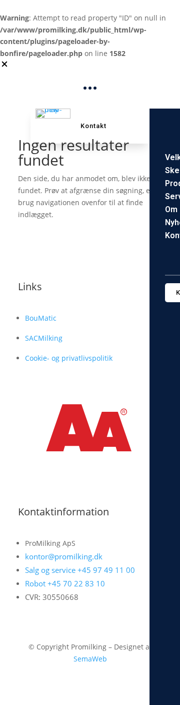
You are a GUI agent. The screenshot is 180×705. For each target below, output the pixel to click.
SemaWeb (90, 658)
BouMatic (40, 318)
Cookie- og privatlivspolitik (68, 358)
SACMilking (43, 338)
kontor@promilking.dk (63, 556)
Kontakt (93, 126)
